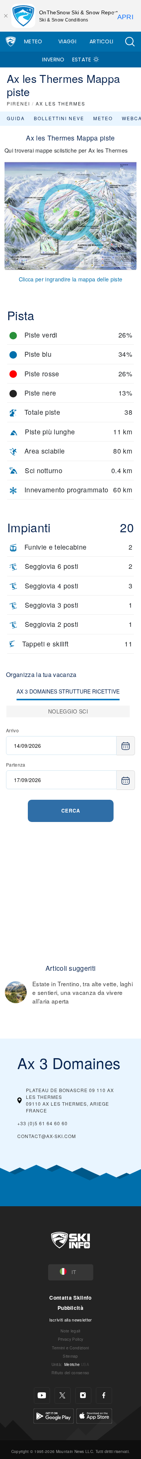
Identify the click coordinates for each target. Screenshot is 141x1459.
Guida (16, 118)
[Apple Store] (94, 1415)
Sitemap (70, 1356)
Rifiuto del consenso (70, 1372)
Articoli (101, 41)
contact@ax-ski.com (46, 1136)
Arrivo (12, 730)
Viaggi (67, 41)
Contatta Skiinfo (70, 1297)
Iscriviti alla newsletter (70, 1320)
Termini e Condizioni (70, 1348)
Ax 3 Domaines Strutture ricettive (68, 691)
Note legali (70, 1331)
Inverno (53, 59)
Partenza (16, 764)
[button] (129, 41)
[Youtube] (42, 1395)
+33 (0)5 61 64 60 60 (42, 1123)
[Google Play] (53, 1415)
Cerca (70, 810)
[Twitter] (63, 1395)
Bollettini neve (59, 118)
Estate (81, 59)
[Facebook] (104, 1395)
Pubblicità (70, 1307)
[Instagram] (83, 1395)
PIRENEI (18, 103)
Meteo (33, 41)
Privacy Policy (70, 1339)
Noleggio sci (68, 711)
